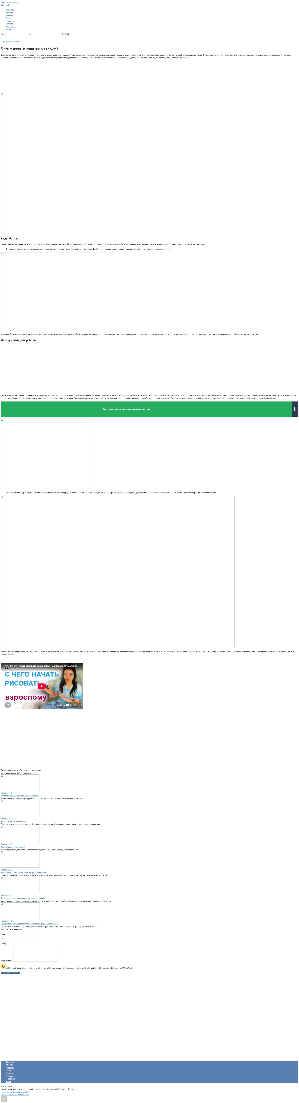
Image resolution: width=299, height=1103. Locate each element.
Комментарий (7, 961)
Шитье (8, 29)
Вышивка (10, 10)
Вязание (9, 12)
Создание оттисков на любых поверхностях (20, 796)
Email (3, 939)
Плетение (10, 21)
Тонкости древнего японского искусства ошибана (23, 898)
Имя (3, 934)
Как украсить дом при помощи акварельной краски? (24, 872)
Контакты (72, 1089)
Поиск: (4, 34)
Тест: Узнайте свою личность (13, 821)
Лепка (8, 18)
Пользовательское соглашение (15, 1095)
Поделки (9, 24)
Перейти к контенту (9, 2)
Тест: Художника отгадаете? (13, 847)
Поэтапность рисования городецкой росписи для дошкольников (29, 924)
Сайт (3, 943)
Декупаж (10, 15)
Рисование (10, 26)
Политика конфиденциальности (15, 1092)
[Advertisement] (131, 75)
